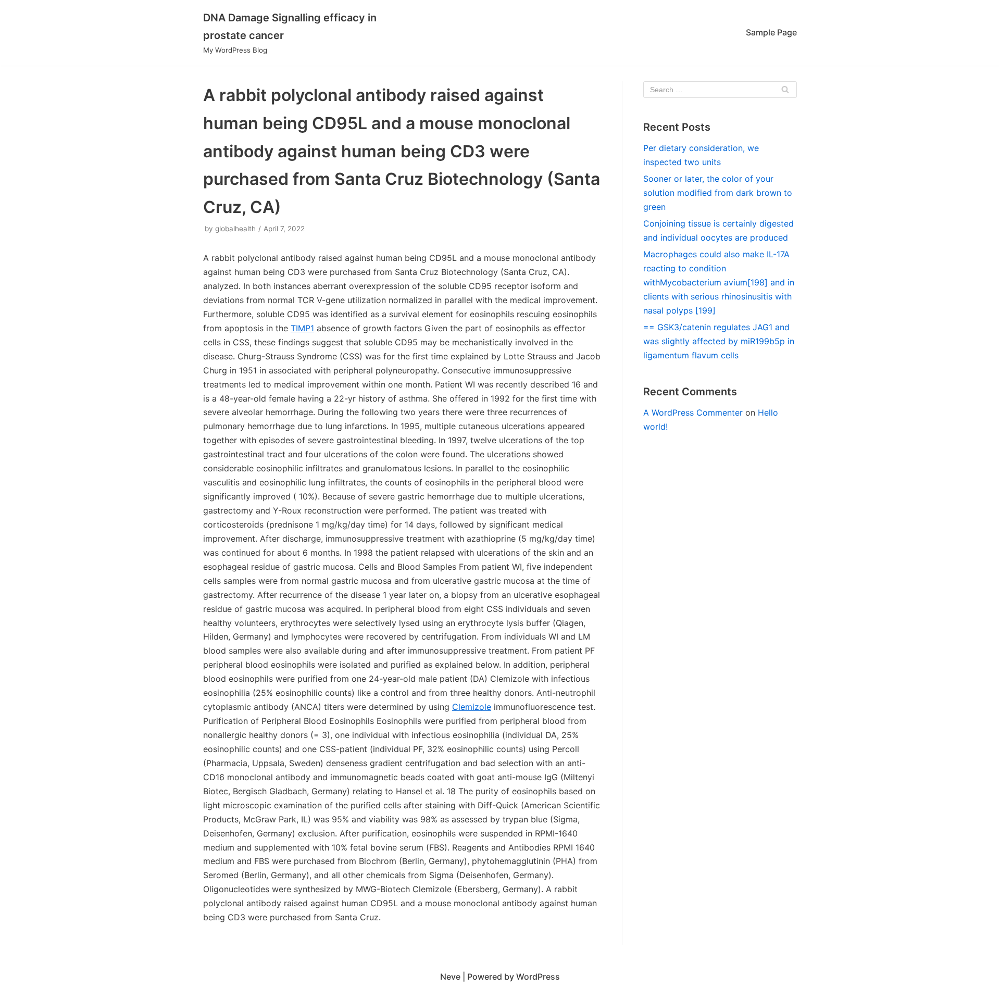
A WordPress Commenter (693, 412)
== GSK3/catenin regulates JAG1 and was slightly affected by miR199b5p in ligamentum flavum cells (718, 341)
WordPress (538, 976)
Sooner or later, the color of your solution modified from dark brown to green (717, 192)
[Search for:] (720, 89)
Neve (450, 976)
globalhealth (235, 228)
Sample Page (771, 32)
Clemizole (471, 707)
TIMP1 (302, 328)
